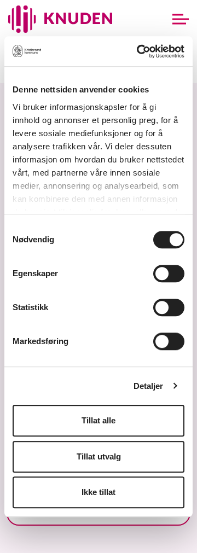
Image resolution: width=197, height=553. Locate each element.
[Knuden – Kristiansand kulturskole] (60, 19)
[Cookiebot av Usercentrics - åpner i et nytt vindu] (139, 51)
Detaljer (149, 386)
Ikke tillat (98, 492)
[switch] (168, 273)
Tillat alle (98, 420)
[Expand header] (180, 19)
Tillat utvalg (99, 456)
